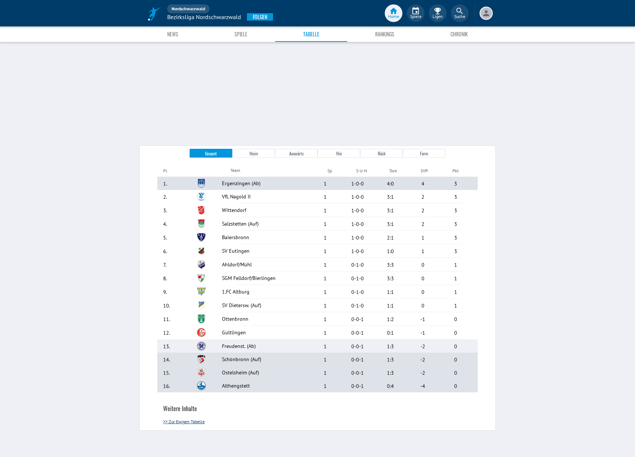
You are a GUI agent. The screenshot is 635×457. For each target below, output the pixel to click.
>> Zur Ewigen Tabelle (184, 421)
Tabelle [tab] (311, 34)
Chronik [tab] (459, 34)
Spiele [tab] (240, 34)
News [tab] (172, 34)
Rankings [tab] (384, 34)
